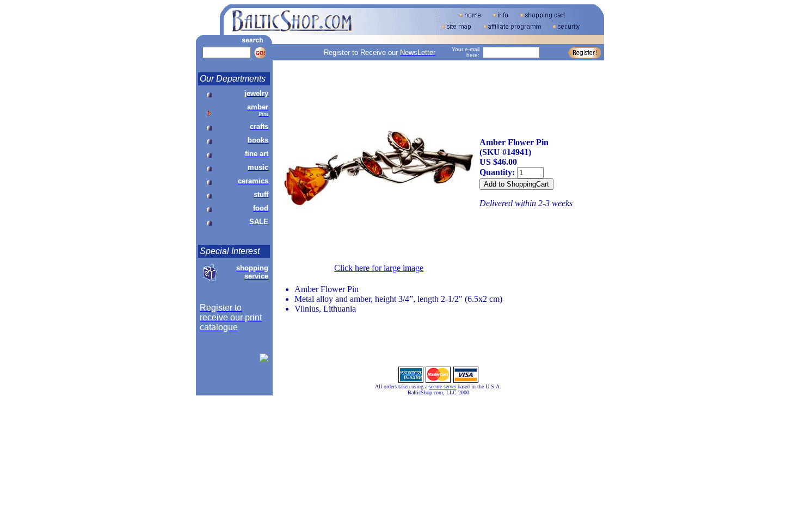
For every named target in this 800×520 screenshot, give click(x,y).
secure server (442, 386)
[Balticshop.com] (264, 359)
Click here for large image (378, 268)
